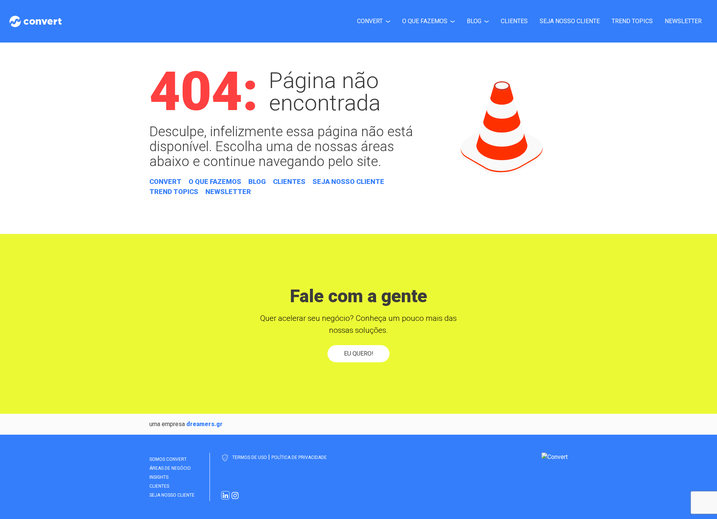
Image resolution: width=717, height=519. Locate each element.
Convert (370, 21)
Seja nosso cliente (570, 21)
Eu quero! (358, 353)
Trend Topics (632, 21)
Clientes (514, 21)
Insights (158, 477)
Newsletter (683, 21)
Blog (474, 21)
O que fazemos (424, 21)
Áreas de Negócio (170, 468)
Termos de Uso (250, 457)
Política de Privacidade (299, 457)
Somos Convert (168, 459)
